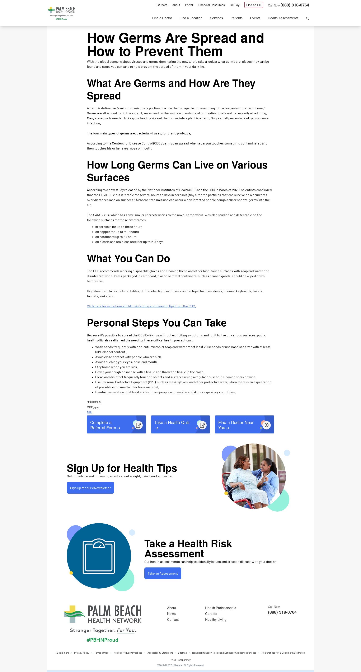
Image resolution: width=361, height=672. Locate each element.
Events (255, 17)
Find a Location (190, 17)
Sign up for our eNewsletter (90, 488)
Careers (162, 5)
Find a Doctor (162, 17)
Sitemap (182, 652)
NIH (89, 412)
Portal (189, 5)
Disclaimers (62, 652)
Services (216, 17)
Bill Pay (234, 5)
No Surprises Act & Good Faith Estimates (283, 652)
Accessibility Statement (160, 652)
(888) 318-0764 (295, 5)
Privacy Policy (81, 652)
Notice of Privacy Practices (128, 652)
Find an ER (253, 5)
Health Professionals (220, 607)
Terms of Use (101, 652)
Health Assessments (283, 17)
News (171, 613)
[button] (307, 18)
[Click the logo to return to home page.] (61, 13)
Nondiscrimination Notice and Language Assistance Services (224, 652)
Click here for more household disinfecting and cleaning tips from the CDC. (141, 306)
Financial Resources (211, 5)
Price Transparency (180, 659)
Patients (236, 17)
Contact (173, 619)
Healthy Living (215, 619)
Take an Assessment (163, 573)
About (176, 5)
